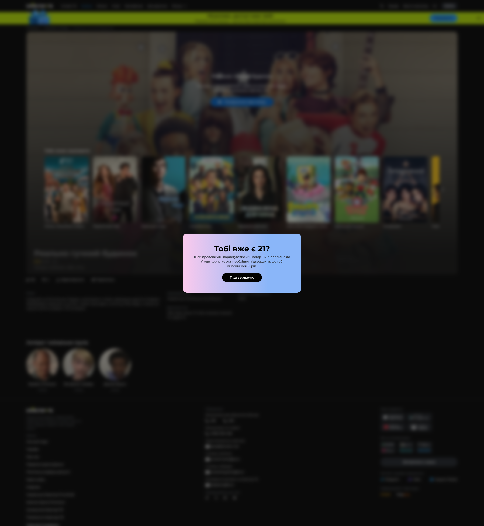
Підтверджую (242, 277)
